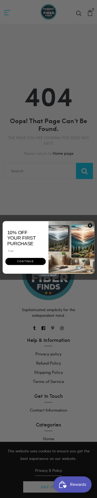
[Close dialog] (90, 225)
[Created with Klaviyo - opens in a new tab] (48, 275)
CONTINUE (25, 261)
